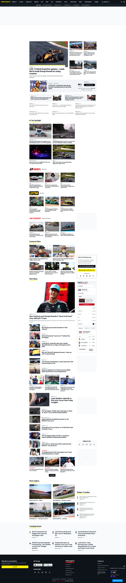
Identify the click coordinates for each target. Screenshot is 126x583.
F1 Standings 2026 (67, 5)
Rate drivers (82, 349)
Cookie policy (63, 579)
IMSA (47, 1)
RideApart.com (69, 574)
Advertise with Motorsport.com (104, 565)
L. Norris (83, 339)
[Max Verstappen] (79, 342)
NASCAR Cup (29, 1)
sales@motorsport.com (102, 569)
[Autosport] (35, 218)
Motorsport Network (60, 580)
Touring (96, 1)
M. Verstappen (84, 342)
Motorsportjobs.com (70, 568)
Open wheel (59, 1)
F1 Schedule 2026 (57, 5)
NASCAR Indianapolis (86, 5)
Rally (66, 1)
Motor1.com (68, 566)
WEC (42, 1)
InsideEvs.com (68, 564)
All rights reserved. (69, 580)
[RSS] (93, 276)
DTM (52, 1)
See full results (91, 350)
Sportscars (73, 1)
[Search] (121, 2)
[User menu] (124, 2)
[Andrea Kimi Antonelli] (79, 346)
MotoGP (21, 1)
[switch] (93, 324)
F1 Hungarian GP (76, 5)
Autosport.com (69, 570)
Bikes (80, 1)
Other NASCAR (88, 1)
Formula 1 (14, 1)
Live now (93, 320)
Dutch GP (84, 289)
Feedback (100, 563)
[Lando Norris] (79, 339)
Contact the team (101, 567)
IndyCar (36, 1)
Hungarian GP (86, 331)
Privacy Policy (70, 579)
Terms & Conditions (56, 579)
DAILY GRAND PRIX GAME (47, 5)
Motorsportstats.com (70, 572)
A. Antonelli (83, 345)
